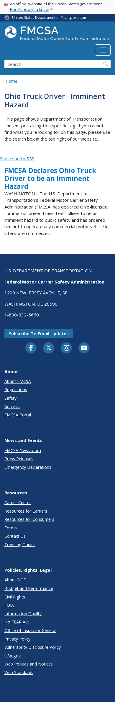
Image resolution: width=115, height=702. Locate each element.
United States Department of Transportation (49, 17)
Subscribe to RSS (17, 158)
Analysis (12, 406)
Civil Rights (14, 597)
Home (11, 81)
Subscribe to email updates (39, 333)
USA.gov (12, 655)
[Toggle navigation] (103, 50)
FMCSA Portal (17, 415)
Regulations (15, 389)
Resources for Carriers (25, 511)
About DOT (15, 580)
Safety (10, 398)
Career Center (17, 502)
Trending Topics (19, 544)
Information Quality (23, 613)
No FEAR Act (16, 622)
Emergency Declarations (27, 467)
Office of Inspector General (30, 630)
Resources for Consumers (29, 519)
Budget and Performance (28, 588)
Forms (10, 528)
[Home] (57, 35)
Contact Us (15, 536)
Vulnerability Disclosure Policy (32, 647)
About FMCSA (17, 381)
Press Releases (18, 458)
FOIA (9, 605)
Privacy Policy (17, 639)
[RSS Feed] (3, 152)
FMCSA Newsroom (22, 450)
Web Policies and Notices (28, 664)
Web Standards (18, 672)
